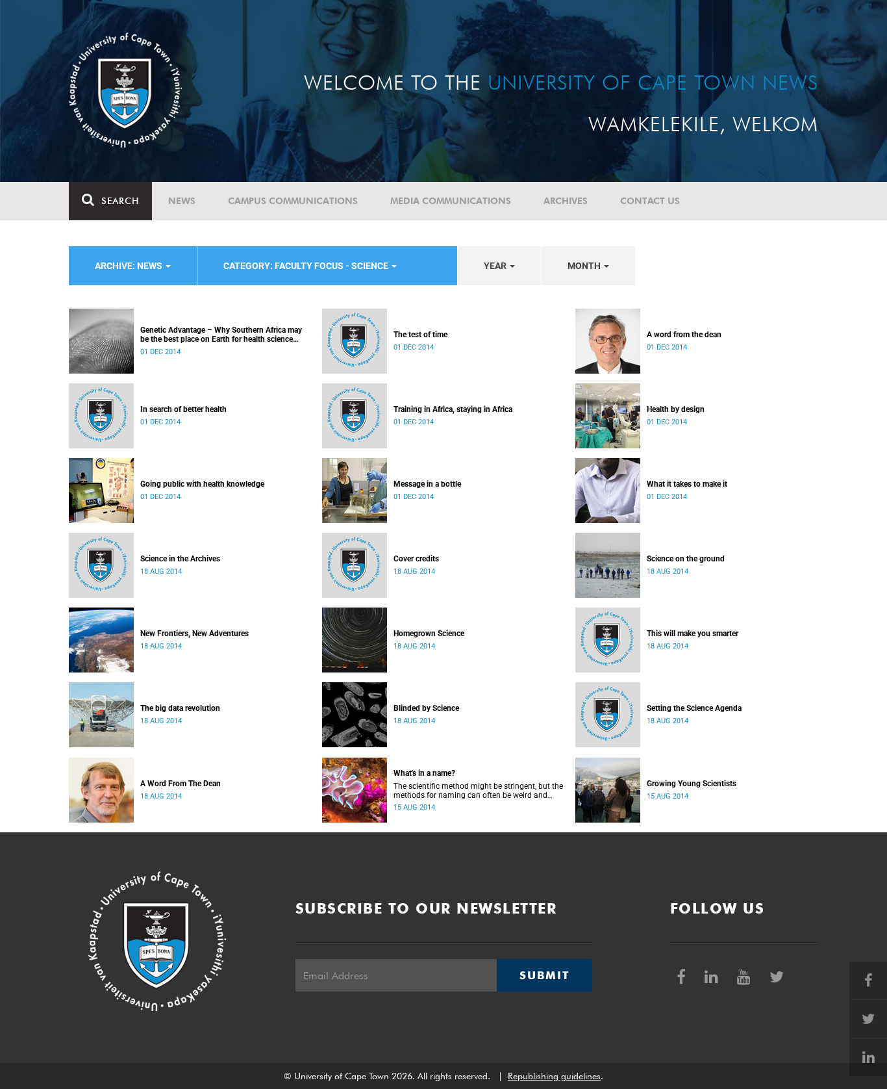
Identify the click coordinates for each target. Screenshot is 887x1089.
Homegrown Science (429, 633)
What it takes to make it (687, 484)
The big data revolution (180, 708)
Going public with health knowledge (202, 484)
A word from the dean (684, 334)
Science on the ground (686, 558)
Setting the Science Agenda (694, 708)
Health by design (676, 409)
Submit (544, 975)
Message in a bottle (427, 484)
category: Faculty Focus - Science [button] (306, 266)
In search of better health (183, 409)
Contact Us (650, 201)
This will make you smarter (692, 633)
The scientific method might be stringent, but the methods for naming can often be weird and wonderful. (478, 791)
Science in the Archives (180, 558)
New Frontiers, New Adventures (194, 633)
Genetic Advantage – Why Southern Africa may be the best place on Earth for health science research (221, 335)
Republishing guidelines (554, 1076)
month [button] (585, 266)
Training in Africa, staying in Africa (453, 409)
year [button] (496, 266)
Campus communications (293, 201)
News (181, 201)
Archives (565, 201)
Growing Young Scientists (691, 783)
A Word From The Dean (180, 783)
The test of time (420, 334)
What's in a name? (424, 773)
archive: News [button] (129, 266)
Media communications (450, 201)
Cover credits (416, 558)
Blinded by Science (426, 708)
